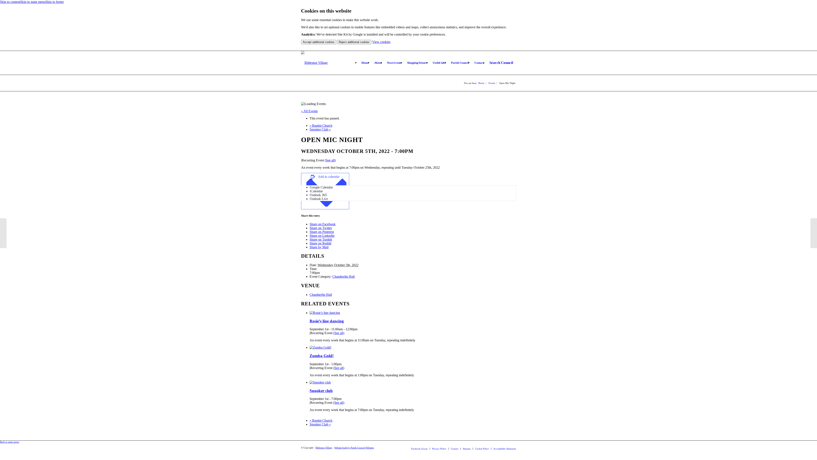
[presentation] (325, 313)
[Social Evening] (3, 233)
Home (481, 83)
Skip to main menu (33, 2)
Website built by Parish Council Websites (354, 447)
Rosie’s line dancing (327, 321)
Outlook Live (319, 199)
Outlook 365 (318, 195)
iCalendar (316, 191)
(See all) (330, 160)
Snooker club (321, 390)
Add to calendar (328, 176)
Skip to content (10, 2)
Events (491, 83)
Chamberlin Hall (343, 276)
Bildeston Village (324, 447)
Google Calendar (321, 187)
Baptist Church (321, 125)
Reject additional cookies (354, 42)
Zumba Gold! (322, 356)
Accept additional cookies (318, 42)
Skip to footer (55, 2)
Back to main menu (9, 442)
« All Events (309, 111)
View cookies (381, 42)
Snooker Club (320, 129)
